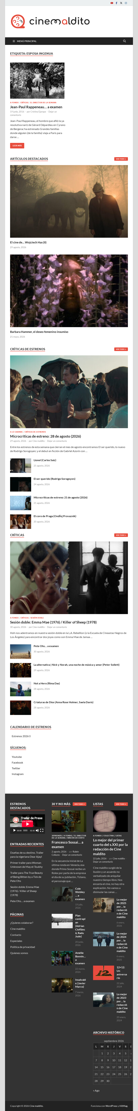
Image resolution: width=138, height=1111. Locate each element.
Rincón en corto (75, 838)
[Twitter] (121, 3)
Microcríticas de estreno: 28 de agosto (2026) (45, 436)
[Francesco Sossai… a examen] (69, 812)
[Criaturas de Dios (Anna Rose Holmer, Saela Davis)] (20, 702)
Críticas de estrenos (35, 432)
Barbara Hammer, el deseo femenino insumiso (39, 332)
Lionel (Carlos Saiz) (45, 460)
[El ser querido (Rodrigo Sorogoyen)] (20, 479)
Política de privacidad (22, 946)
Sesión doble (37, 618)
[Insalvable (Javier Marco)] (62, 980)
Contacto (15, 934)
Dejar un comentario (57, 441)
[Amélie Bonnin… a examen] (62, 953)
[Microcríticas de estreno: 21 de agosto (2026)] (20, 497)
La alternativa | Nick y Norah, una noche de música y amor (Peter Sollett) (76, 664)
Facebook (17, 762)
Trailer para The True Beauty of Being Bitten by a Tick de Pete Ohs (26, 876)
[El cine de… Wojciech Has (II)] (69, 201)
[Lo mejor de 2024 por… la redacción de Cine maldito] (103, 933)
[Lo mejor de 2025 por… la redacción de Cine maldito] (103, 899)
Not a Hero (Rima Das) (47, 683)
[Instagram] (126, 3)
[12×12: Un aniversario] (103, 967)
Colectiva (109, 835)
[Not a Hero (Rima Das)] (20, 683)
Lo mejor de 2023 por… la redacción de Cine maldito (122, 1002)
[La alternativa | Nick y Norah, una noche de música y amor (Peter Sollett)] (20, 665)
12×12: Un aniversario (122, 972)
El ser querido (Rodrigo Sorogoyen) (54, 478)
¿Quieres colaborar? (21, 922)
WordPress (111, 1105)
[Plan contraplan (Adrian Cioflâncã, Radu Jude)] (62, 915)
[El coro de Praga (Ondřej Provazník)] (20, 516)
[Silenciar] (37, 830)
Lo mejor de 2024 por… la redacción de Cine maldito (122, 942)
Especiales (16, 940)
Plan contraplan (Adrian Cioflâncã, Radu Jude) (80, 926)
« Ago (96, 1090)
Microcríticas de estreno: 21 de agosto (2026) (61, 497)
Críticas (24, 102)
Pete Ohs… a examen (46, 646)
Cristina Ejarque (38, 111)
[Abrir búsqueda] (124, 41)
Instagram (18, 773)
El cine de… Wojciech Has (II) (28, 242)
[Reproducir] (14, 830)
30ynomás (57, 835)
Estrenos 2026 (20, 736)
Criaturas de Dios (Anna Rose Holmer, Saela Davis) (63, 702)
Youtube (17, 756)
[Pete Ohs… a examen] (20, 646)
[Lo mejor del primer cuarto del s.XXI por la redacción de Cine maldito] (110, 812)
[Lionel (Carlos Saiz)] (20, 460)
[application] (27, 824)
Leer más (16, 145)
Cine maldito (38, 441)
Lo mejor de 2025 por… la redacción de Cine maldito (122, 908)
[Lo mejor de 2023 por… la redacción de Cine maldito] (103, 994)
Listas (119, 835)
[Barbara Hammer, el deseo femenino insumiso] (69, 290)
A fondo (14, 102)
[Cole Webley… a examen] (62, 888)
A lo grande (16, 432)
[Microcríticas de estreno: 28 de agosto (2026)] (69, 392)
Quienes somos (19, 952)
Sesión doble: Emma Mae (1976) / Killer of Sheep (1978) (53, 622)
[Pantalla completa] (41, 830)
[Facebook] (116, 3)
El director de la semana (43, 102)
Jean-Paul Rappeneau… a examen (36, 107)
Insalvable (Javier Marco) (80, 983)
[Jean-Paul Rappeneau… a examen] (38, 81)
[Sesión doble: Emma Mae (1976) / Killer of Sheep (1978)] (69, 578)
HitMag (123, 1105)
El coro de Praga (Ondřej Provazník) (55, 516)
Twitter (16, 768)
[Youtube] (112, 3)
